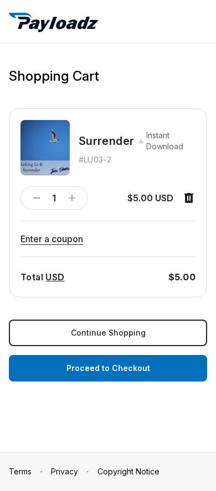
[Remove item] (189, 198)
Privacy (64, 471)
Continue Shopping (108, 332)
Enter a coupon (51, 238)
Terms (20, 471)
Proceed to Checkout (108, 368)
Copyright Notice (128, 471)
